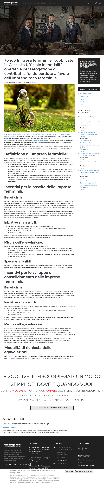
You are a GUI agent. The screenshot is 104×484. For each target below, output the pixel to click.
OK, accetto (69, 471)
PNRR (69, 149)
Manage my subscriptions (86, 465)
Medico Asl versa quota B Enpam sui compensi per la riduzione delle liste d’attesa (88, 183)
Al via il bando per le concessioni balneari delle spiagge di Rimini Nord (89, 172)
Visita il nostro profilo (17, 464)
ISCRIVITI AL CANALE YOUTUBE (52, 408)
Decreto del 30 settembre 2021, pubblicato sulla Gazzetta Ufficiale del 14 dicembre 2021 (33, 134)
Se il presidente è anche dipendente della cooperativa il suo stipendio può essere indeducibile (39, 449)
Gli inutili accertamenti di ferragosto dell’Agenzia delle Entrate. (88, 134)
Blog (55, 3)
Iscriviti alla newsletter (9, 427)
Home (24, 3)
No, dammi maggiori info (84, 471)
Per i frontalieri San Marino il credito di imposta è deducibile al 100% (89, 145)
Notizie (34, 82)
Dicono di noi (84, 96)
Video (82, 105)
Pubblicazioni (84, 102)
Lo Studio (31, 3)
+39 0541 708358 (62, 461)
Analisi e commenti (86, 93)
